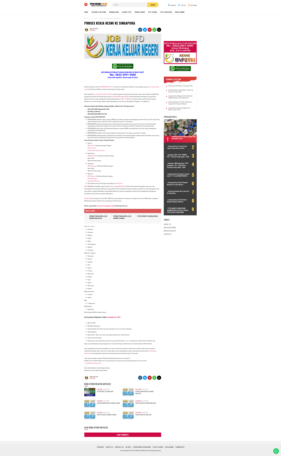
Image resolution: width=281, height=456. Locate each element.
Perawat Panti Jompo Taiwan (96, 150)
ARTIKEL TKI (167, 224)
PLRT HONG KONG (166, 12)
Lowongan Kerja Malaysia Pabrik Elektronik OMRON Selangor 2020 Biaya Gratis (180, 97)
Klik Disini (119, 183)
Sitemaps (100, 447)
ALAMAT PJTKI (126, 12)
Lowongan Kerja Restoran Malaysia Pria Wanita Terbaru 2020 (179, 109)
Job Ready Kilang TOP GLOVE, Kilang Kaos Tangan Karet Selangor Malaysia (180, 103)
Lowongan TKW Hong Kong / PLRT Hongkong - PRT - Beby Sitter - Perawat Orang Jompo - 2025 (177, 165)
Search (153, 5)
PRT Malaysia (92, 176)
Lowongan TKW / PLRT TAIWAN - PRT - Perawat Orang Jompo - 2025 (178, 156)
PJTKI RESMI (117, 96)
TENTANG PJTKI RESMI (98, 12)
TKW (126, 99)
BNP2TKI (121, 186)
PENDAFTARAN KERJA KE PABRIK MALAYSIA (144, 392)
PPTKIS (126, 96)
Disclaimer (169, 447)
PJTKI (86, 186)
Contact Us (119, 447)
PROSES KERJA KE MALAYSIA (143, 415)
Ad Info (128, 447)
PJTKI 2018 (92, 30)
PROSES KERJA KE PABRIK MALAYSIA (145, 403)
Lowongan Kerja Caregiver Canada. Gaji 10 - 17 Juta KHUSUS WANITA (178, 175)
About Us (109, 447)
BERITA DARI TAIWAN (170, 227)
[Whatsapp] (276, 451)
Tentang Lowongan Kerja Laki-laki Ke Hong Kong (178, 192)
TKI (123, 99)
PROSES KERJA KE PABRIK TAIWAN (106, 415)
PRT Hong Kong (92, 156)
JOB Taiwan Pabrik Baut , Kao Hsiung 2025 (180, 86)
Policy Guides (158, 447)
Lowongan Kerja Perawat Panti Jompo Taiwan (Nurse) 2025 (177, 147)
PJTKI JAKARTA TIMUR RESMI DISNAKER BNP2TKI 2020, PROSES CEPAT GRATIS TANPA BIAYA (177, 210)
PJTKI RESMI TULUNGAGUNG (147, 216)
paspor (127, 341)
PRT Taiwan (91, 145)
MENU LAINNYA (180, 12)
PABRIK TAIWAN (140, 12)
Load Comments (123, 435)
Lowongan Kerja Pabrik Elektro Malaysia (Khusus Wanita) (177, 201)
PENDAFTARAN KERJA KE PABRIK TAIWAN (108, 403)
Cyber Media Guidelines (142, 447)
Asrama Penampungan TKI (105, 206)
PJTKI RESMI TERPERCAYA (140, 450)
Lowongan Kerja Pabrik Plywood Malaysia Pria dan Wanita (177, 183)
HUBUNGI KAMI (114, 12)
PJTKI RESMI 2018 (106, 87)
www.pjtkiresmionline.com (93, 363)
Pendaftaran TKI (113, 317)
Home (86, 12)
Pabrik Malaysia (92, 178)
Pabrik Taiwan (92, 148)
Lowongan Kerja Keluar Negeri (103, 94)
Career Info (179, 447)
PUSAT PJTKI (88, 198)
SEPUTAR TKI (167, 234)
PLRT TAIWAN (152, 12)
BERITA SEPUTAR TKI (170, 231)
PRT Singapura (92, 166)
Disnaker (112, 186)
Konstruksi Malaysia (94, 181)
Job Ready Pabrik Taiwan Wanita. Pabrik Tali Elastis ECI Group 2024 (180, 91)
